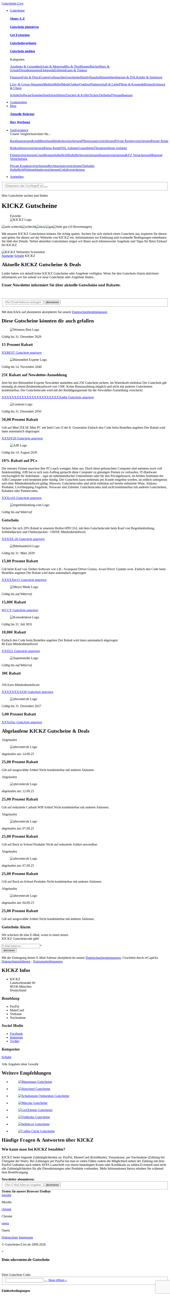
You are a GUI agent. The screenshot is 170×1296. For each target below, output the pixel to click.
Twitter (14, 1041)
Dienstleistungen (30, 70)
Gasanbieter (86, 148)
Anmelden (17, 176)
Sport (54, 95)
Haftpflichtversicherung (83, 155)
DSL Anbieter (69, 148)
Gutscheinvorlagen (23, 43)
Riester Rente (159, 141)
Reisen (148, 84)
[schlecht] (29, 227)
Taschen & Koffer (77, 95)
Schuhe (15, 95)
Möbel (57, 84)
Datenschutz (10, 1237)
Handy (84, 77)
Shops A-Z (17, 18)
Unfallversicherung (72, 169)
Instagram (16, 1037)
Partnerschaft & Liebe (104, 84)
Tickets (94, 95)
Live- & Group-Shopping (26, 84)
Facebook (16, 1033)
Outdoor (84, 84)
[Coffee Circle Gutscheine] (36, 1131)
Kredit (36, 141)
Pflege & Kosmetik (131, 84)
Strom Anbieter (117, 148)
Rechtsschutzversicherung (65, 166)
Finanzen (16, 77)
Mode (65, 84)
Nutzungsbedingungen (48, 961)
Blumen (85, 66)
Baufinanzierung (21, 141)
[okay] (40, 227)
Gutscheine (17, 10)
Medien (48, 84)
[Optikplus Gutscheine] (34, 1117)
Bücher (95, 66)
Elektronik (47, 70)
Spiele (47, 95)
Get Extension (20, 35)
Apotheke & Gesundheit (26, 66)
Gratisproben (18, 102)
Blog (13, 106)
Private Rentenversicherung (133, 141)
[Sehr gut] (60, 227)
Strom (62, 95)
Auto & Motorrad (53, 66)
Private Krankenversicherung (29, 166)
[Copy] (45, 1281)
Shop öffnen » (57, 1280)
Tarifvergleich (19, 130)
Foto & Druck (31, 77)
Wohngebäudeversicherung (42, 169)
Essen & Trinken (76, 70)
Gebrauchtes (57, 77)
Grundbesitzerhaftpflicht (52, 155)
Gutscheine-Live (12, 3)
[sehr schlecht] (12, 227)
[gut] (49, 227)
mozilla (6, 1195)
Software (26, 95)
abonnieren (52, 302)
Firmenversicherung (23, 155)
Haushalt (95, 77)
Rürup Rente (52, 148)
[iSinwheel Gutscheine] (34, 1089)
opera (5, 1223)
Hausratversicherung (112, 155)
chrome (6, 1209)
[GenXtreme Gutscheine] (35, 1110)
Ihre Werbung (20, 122)
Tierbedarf (105, 95)
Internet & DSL (126, 77)
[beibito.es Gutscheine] (34, 1124)
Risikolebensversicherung (27, 148)
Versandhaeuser (122, 95)
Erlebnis (59, 70)
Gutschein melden (22, 51)
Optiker (74, 84)
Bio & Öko (72, 66)
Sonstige (37, 95)
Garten (44, 77)
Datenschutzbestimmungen (89, 312)
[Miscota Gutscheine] (32, 1103)
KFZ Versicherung (138, 155)
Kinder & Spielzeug (149, 77)
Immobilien (108, 77)
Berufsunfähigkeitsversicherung (60, 141)
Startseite (7, 255)
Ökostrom (100, 148)
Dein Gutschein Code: (16, 1274)
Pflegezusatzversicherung (98, 141)
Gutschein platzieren (24, 27)
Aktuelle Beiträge (22, 114)
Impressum (26, 1237)
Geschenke (73, 77)
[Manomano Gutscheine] (35, 1082)
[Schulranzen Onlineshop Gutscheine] (43, 1096)
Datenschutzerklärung (16, 961)
